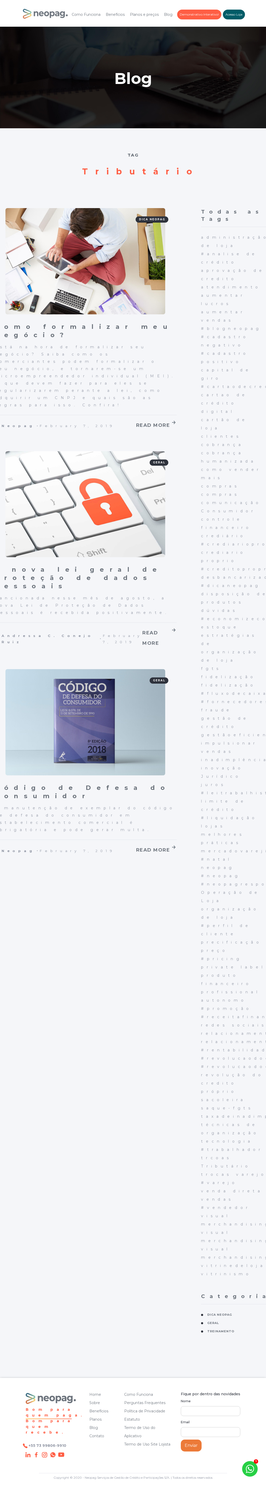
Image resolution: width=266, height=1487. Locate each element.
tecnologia (227, 1141)
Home (95, 1394)
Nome (186, 1401)
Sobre (94, 1402)
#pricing (221, 959)
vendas (217, 1199)
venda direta (232, 1191)
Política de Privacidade (144, 1411)
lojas (213, 826)
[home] (45, 15)
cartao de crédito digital (224, 403)
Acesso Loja (233, 14)
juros (213, 784)
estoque (220, 627)
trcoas (216, 1158)
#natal (216, 859)
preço (214, 950)
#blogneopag (231, 328)
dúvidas (219, 610)
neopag (218, 867)
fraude (216, 710)
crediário (223, 536)
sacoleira (223, 1099)
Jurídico (221, 776)
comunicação (231, 502)
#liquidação (229, 818)
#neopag (221, 876)
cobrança (222, 444)
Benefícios (115, 14)
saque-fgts (227, 1108)
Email (185, 1422)
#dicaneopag (231, 585)
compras (220, 486)
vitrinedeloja (233, 1265)
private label (233, 967)
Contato (96, 1436)
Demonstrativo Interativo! (199, 14)
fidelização (228, 677)
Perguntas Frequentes (144, 1402)
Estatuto (132, 1419)
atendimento (231, 287)
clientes (221, 436)
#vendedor (225, 1207)
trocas (216, 1174)
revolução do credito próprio (232, 1083)
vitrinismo (226, 1274)
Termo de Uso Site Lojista (147, 1444)
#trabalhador (232, 1149)
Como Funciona (86, 14)
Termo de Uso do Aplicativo (139, 1431)
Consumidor (228, 511)
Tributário (226, 1166)
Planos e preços (144, 14)
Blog (168, 14)
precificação (231, 942)
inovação (222, 768)
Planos (95, 1419)
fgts (211, 668)
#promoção (226, 1008)
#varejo (219, 1182)
